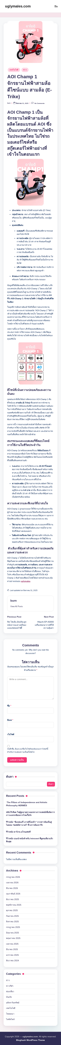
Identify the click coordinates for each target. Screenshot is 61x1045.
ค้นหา (9, 776)
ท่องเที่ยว (10, 991)
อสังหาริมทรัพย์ (12, 1003)
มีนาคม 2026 (12, 888)
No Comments (39, 103)
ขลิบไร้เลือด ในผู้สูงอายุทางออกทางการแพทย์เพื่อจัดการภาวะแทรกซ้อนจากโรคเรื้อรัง (30, 813)
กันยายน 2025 (12, 916)
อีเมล (10, 720)
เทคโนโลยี (13, 70)
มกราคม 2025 (12, 955)
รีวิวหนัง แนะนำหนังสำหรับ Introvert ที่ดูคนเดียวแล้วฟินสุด (29, 840)
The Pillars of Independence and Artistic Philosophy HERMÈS (26, 803)
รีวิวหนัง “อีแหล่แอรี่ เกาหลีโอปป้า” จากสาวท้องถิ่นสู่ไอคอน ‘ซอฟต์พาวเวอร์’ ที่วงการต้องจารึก (29, 823)
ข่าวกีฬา (9, 986)
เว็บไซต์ (10, 734)
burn (13, 600)
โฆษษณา (10, 1014)
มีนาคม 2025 (12, 949)
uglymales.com (18, 6)
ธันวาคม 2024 (12, 960)
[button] (16, 606)
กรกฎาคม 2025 (13, 927)
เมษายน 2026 (12, 882)
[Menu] (55, 6)
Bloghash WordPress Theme (30, 1040)
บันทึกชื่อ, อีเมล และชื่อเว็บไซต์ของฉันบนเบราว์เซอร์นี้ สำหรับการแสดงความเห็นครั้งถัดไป (27, 750)
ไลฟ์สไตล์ (10, 1019)
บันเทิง (9, 997)
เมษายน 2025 (12, 944)
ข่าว (25, 70)
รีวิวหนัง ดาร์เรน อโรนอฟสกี (18, 832)
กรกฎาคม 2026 (13, 877)
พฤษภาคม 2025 (13, 938)
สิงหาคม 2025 (12, 921)
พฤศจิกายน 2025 (13, 905)
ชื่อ (9, 706)
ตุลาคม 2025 (12, 910)
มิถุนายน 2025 (12, 933)
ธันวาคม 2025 (12, 899)
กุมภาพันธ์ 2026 (13, 894)
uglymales (25, 581)
